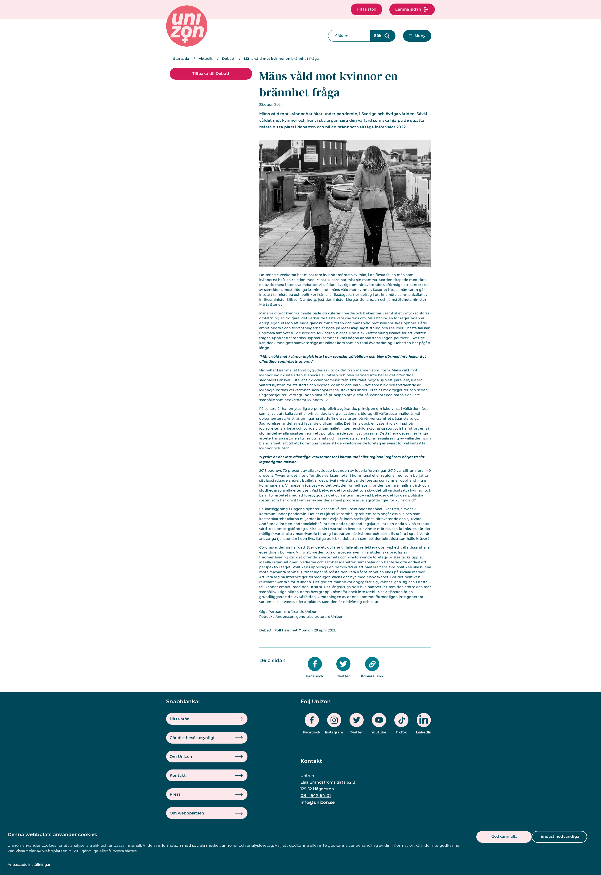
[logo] (186, 26)
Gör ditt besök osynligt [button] (192, 738)
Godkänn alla (504, 836)
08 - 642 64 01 (315, 795)
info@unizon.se (317, 802)
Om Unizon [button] (181, 756)
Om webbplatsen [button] (187, 813)
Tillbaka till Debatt (211, 73)
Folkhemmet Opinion (294, 630)
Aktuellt (206, 59)
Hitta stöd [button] (179, 719)
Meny (420, 35)
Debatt (228, 59)
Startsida (181, 59)
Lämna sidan (408, 9)
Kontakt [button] (178, 775)
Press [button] (175, 794)
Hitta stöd (366, 9)
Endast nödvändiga (559, 836)
